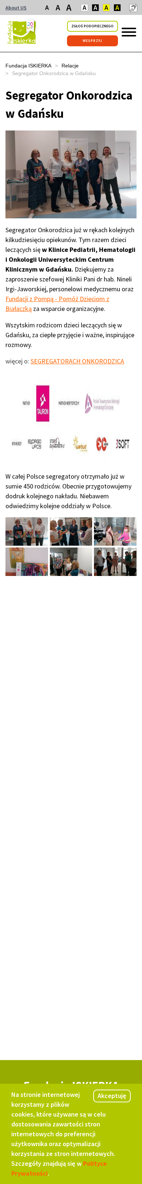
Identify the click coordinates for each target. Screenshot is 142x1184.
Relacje (70, 66)
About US (16, 7)
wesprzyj (92, 40)
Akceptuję (112, 1095)
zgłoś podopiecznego (92, 26)
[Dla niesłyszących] (133, 7)
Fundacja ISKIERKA (28, 66)
